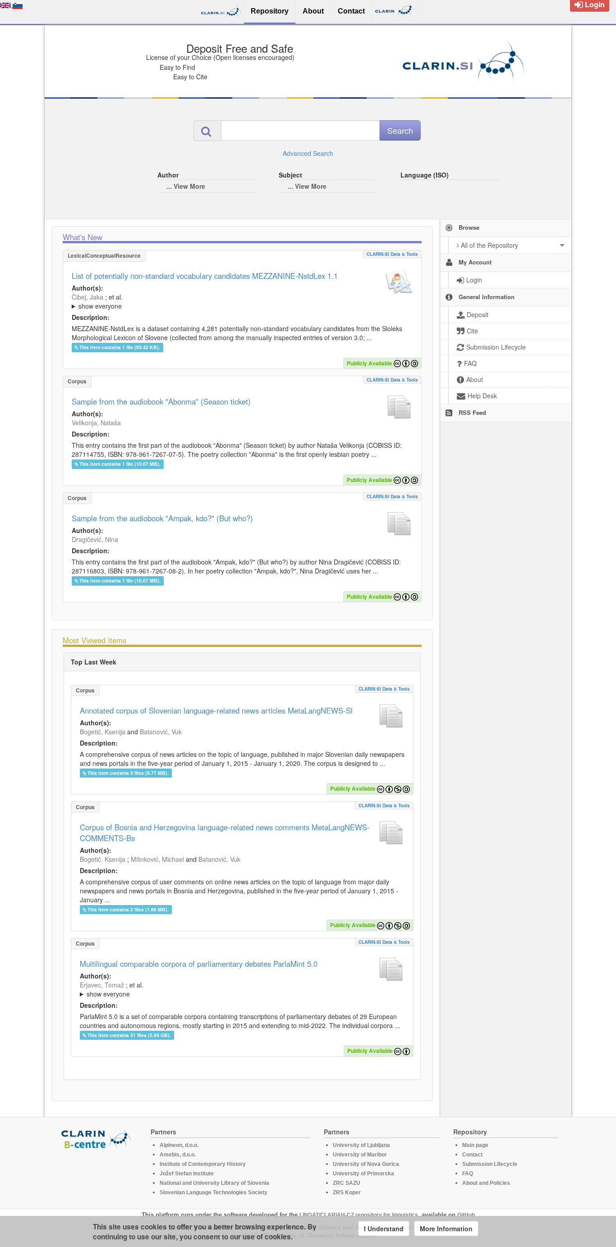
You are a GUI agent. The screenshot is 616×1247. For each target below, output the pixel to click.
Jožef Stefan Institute (187, 1173)
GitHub (466, 1215)
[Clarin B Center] (97, 1138)
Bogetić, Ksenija (102, 731)
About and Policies (486, 1183)
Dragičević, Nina (95, 539)
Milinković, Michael (157, 859)
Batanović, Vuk (161, 731)
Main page (475, 1145)
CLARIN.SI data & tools (392, 254)
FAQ (467, 1173)
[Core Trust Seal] (97, 1175)
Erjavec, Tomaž (102, 984)
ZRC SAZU (346, 1183)
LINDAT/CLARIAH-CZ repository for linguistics (358, 1215)
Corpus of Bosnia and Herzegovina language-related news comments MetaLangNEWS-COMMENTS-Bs (225, 832)
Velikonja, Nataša (96, 422)
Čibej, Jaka (87, 296)
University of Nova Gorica (366, 1164)
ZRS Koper (347, 1192)
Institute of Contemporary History (203, 1164)
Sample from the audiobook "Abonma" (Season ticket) (161, 401)
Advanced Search (308, 153)
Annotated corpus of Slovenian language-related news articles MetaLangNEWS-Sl (216, 710)
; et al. (97, 301)
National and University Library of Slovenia (214, 1183)
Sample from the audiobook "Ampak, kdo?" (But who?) (162, 518)
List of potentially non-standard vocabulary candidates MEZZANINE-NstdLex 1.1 (205, 275)
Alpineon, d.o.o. (179, 1145)
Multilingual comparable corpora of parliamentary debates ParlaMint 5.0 (198, 963)
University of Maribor (360, 1154)
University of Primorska (363, 1173)
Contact (472, 1154)
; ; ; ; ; (192, 301)
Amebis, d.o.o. (178, 1154)
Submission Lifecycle (489, 1164)
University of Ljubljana (361, 1145)
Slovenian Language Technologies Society (213, 1192)
